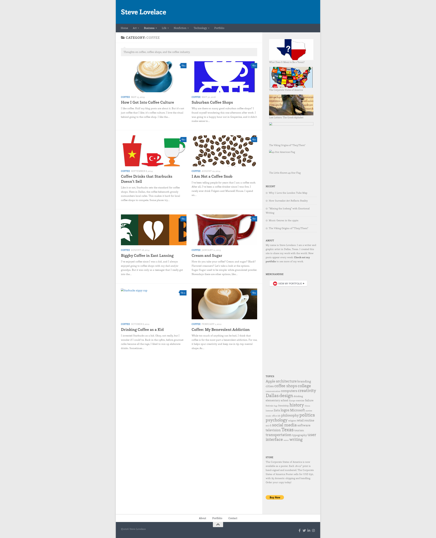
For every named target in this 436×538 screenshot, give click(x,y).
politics (307, 415)
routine (309, 420)
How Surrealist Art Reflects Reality (288, 200)
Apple (270, 381)
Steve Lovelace (143, 11)
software (303, 425)
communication (273, 391)
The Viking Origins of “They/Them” (287, 145)
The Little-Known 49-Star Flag (285, 172)
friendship (283, 405)
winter (286, 440)
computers (289, 391)
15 (184, 292)
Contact (232, 518)
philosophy (290, 415)
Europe (292, 400)
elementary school (277, 400)
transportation (278, 434)
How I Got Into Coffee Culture (147, 102)
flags (275, 406)
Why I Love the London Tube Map (288, 192)
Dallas (272, 395)
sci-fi (268, 425)
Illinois (307, 406)
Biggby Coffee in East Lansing (147, 255)
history (297, 405)
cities (270, 386)
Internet (269, 410)
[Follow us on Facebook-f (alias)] (299, 530)
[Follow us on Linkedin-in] (308, 530)
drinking (298, 396)
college (304, 385)
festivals (269, 405)
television (273, 430)
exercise (300, 400)
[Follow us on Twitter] (304, 530)
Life (164, 28)
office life (276, 415)
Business (149, 28)
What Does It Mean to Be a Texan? (287, 62)
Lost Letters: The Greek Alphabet (286, 117)
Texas (287, 429)
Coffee (125, 97)
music (268, 415)
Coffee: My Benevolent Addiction (221, 329)
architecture (286, 381)
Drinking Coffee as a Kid (142, 329)
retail (300, 420)
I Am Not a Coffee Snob (212, 176)
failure (309, 400)
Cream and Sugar (207, 255)
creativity (307, 390)
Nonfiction (180, 28)
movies (309, 410)
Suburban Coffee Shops (212, 102)
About (202, 518)
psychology (276, 419)
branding (304, 381)
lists (277, 410)
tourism (299, 430)
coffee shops (285, 385)
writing (295, 439)
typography (299, 435)
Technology (200, 28)
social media (284, 424)
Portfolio (219, 28)
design (286, 395)
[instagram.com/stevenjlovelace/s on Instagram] (313, 530)
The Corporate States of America (286, 89)
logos (285, 410)
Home (124, 28)
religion (292, 420)
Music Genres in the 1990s (283, 220)
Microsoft (297, 410)
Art (135, 28)
